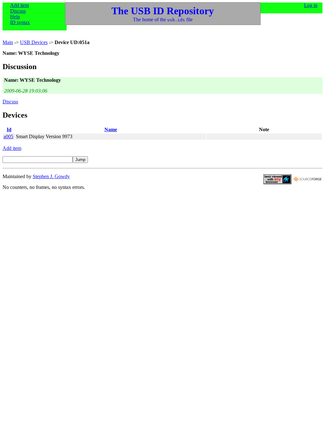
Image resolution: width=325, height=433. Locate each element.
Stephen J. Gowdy (51, 176)
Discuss (18, 11)
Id (9, 129)
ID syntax (20, 22)
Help (15, 16)
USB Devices (34, 42)
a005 (8, 136)
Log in (310, 5)
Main (8, 42)
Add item (19, 5)
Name (110, 129)
